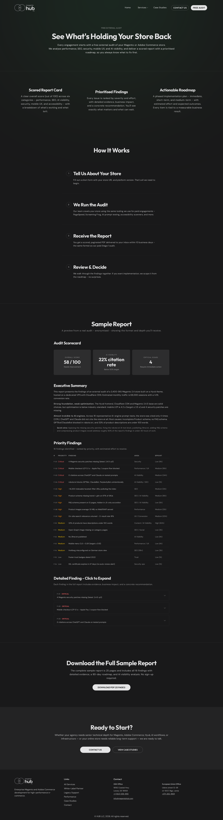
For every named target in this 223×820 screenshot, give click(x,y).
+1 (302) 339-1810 (121, 794)
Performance (70, 796)
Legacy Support (71, 792)
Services (142, 7)
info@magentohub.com (123, 798)
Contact (68, 805)
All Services (69, 784)
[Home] (24, 7)
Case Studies (159, 7)
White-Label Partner (73, 788)
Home (128, 7)
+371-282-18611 (168, 794)
